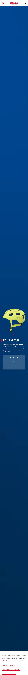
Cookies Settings (8, 665)
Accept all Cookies (8, 673)
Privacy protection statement (12, 660)
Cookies (3, 660)
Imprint (21, 660)
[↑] (11, 335)
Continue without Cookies (11, 669)
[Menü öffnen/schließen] (25, 3)
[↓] (17, 335)
